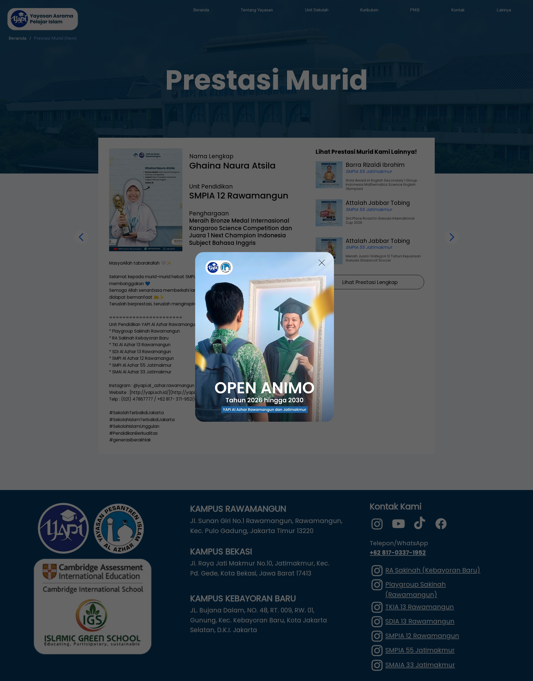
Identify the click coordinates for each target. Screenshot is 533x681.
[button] (322, 263)
